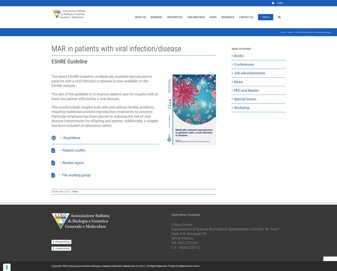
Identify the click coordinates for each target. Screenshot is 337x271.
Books (239, 56)
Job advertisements (249, 73)
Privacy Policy (62, 241)
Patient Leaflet (73, 150)
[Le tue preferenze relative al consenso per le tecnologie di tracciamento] (7, 267)
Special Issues (245, 99)
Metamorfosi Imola (189, 266)
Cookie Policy (62, 248)
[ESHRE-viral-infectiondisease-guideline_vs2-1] (191, 76)
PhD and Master (246, 90)
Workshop (242, 108)
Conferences (244, 64)
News (75, 191)
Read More (71, 138)
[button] (279, 17)
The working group (76, 175)
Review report (73, 163)
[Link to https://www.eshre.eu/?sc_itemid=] (53, 138)
